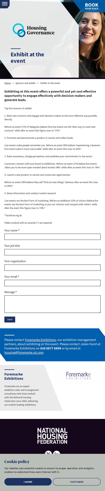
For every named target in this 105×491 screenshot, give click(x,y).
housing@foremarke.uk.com (23, 352)
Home (7, 83)
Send (9, 319)
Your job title (12, 246)
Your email (17, 276)
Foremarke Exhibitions (40, 340)
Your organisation (15, 261)
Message (15, 292)
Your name (17, 230)
